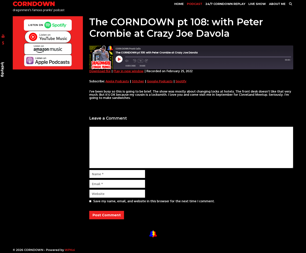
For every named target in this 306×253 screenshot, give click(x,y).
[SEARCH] (290, 4)
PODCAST (194, 4)
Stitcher (138, 81)
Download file (100, 71)
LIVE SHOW (257, 4)
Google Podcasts (160, 81)
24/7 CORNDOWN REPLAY (225, 4)
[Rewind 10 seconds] (134, 60)
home (179, 4)
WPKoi (70, 250)
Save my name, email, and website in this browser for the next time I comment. (154, 201)
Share (142, 65)
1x (141, 60)
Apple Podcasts (117, 81)
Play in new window (128, 71)
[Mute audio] (128, 60)
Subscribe (130, 65)
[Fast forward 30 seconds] (148, 60)
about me (277, 4)
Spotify (180, 81)
